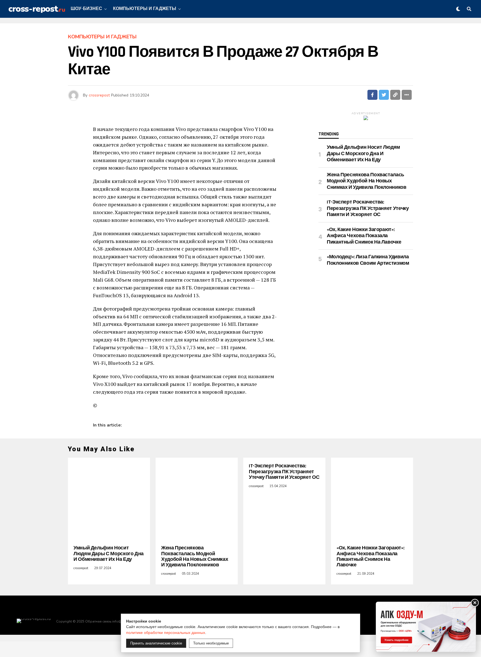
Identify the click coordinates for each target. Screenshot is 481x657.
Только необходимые (211, 643)
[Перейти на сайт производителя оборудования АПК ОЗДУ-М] (426, 627)
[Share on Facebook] (372, 95)
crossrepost (99, 95)
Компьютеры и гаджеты (144, 9)
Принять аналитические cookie (156, 643)
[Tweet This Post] (384, 95)
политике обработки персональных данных (165, 632)
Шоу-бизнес (86, 9)
